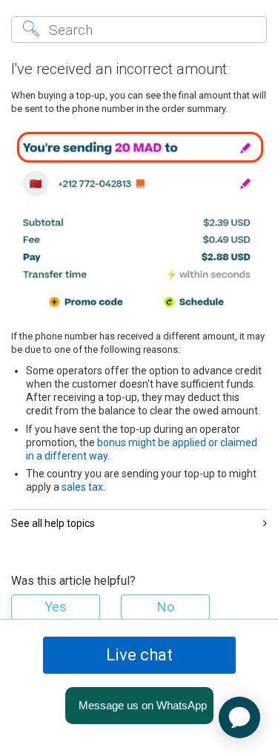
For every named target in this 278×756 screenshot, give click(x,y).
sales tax (82, 487)
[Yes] (55, 607)
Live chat (139, 655)
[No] (165, 607)
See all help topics (53, 523)
